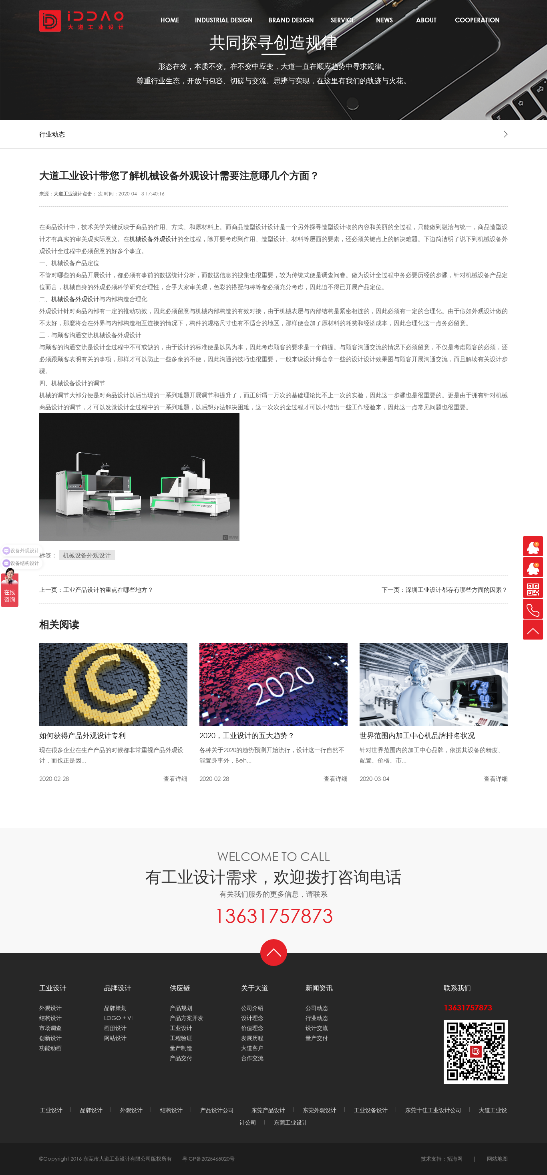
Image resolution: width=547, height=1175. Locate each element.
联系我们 (457, 988)
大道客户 (252, 1048)
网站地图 (497, 1158)
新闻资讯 (384, 23)
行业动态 (317, 1018)
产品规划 (181, 1008)
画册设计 (115, 1028)
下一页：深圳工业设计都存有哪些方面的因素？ (445, 589)
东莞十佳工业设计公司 (433, 1110)
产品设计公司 (217, 1110)
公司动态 (317, 1008)
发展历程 (252, 1038)
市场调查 (50, 1028)
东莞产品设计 (268, 1110)
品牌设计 (291, 23)
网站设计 (115, 1038)
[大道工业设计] (81, 20)
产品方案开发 (186, 1018)
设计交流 (317, 1028)
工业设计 (224, 23)
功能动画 (50, 1048)
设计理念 (252, 1018)
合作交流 (477, 23)
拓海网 (455, 1158)
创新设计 (50, 1038)
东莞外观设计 (319, 1110)
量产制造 (181, 1048)
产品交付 (181, 1058)
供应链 (180, 988)
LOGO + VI (118, 1018)
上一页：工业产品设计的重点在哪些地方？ (96, 589)
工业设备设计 (371, 1110)
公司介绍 (252, 1008)
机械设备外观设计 (153, 239)
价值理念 (252, 1028)
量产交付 (317, 1038)
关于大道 (426, 23)
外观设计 (50, 1008)
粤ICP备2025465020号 (208, 1158)
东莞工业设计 (291, 1122)
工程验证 (181, 1038)
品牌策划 (115, 1008)
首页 (170, 23)
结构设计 (50, 1018)
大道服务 (343, 23)
